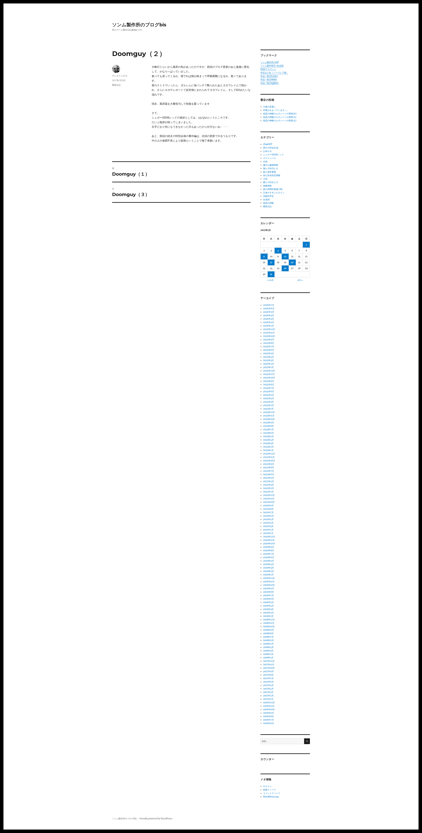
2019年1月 (268, 616)
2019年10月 (269, 585)
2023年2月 (268, 446)
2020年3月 (268, 567)
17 (271, 262)
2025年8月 (268, 343)
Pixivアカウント (268, 69)
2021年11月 (268, 498)
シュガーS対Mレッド (273, 154)
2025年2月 (268, 363)
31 (271, 274)
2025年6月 (268, 350)
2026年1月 (268, 325)
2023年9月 (268, 422)
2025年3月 (268, 360)
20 (292, 262)
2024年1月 (268, 408)
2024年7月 (268, 388)
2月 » (300, 280)
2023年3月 (268, 443)
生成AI (266, 199)
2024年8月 (268, 384)
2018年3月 (268, 650)
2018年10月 (269, 626)
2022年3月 (268, 484)
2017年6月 (268, 681)
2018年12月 (269, 619)
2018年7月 (268, 636)
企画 (265, 161)
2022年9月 (268, 464)
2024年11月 (269, 374)
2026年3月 (268, 318)
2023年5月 (268, 436)
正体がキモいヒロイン (274, 192)
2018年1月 (268, 657)
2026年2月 (268, 322)
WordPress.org (271, 796)
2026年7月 (268, 305)
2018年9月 (268, 630)
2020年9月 (268, 547)
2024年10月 (269, 377)
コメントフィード (271, 793)
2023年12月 (269, 412)
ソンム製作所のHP (269, 62)
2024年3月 (268, 401)
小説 (265, 178)
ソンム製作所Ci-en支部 (272, 65)
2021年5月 (268, 519)
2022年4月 (268, 481)
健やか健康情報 (270, 165)
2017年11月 (268, 664)
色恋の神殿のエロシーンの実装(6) (280, 113)
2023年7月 (268, 429)
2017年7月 (268, 678)
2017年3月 (268, 692)
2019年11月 (268, 581)
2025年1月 (268, 367)
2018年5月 (268, 643)
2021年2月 (268, 529)
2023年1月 (268, 450)
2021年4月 (268, 522)
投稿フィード (269, 789)
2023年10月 (269, 419)
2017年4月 (268, 688)
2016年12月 (269, 702)
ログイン (267, 786)
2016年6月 (268, 723)
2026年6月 (268, 308)
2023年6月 (268, 433)
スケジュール (269, 158)
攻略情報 (267, 185)
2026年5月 (268, 312)
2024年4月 (268, 398)
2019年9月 (268, 588)
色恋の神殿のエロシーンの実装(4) (279, 120)
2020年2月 (268, 571)
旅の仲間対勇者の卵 (272, 189)
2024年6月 (268, 391)
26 (285, 268)
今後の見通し (269, 106)
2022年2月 (268, 488)
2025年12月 (269, 329)
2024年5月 (268, 395)
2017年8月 (268, 675)
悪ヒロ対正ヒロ (270, 182)
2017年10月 (269, 668)
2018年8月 (268, 633)
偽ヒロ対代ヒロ (270, 168)
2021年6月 (268, 516)
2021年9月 (268, 505)
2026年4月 (268, 315)
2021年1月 (268, 533)
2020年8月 (268, 550)
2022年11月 (269, 457)
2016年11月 (268, 706)
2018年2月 (268, 654)
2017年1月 (268, 699)
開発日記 (116, 85)
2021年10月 (269, 502)
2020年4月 (268, 564)
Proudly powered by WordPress (156, 818)
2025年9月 (268, 339)
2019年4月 (268, 605)
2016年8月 (268, 716)
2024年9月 (268, 381)
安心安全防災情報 (271, 175)
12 (285, 256)
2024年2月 (268, 405)
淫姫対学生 (268, 196)
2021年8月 (268, 509)
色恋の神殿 (268, 203)
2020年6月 (268, 557)
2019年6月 (268, 598)
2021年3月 (268, 526)
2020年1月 (268, 574)
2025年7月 (268, 346)
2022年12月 (269, 453)
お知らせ (267, 151)
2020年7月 (268, 554)
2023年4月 (268, 439)
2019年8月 (268, 592)
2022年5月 (268, 477)
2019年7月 (268, 595)
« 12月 (270, 280)
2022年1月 (268, 491)
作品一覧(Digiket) (269, 83)
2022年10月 (269, 460)
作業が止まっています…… (275, 110)
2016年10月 (269, 709)
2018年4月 (268, 647)
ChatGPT (267, 144)
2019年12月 (269, 578)
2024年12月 (269, 370)
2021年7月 (268, 512)
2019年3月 (268, 609)
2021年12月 (269, 495)
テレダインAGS (119, 75)
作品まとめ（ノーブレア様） (274, 72)
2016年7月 (268, 719)
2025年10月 (269, 336)
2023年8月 (268, 426)
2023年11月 (268, 415)
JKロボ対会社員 (270, 147)
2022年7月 (268, 471)
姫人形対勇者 (269, 172)
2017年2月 (268, 695)
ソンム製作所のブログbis (139, 24)
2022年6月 (268, 474)
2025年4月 (268, 357)
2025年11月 (269, 332)
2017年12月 (269, 661)
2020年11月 (269, 540)
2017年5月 (268, 685)
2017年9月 (268, 671)
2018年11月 (268, 623)
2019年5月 (268, 602)
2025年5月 (268, 353)
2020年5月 (268, 560)
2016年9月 (268, 713)
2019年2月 (268, 612)
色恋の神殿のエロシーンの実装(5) (279, 117)
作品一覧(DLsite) (269, 76)
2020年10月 (269, 543)
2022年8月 (268, 467)
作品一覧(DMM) (268, 79)
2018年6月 (268, 640)
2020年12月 (269, 536)
